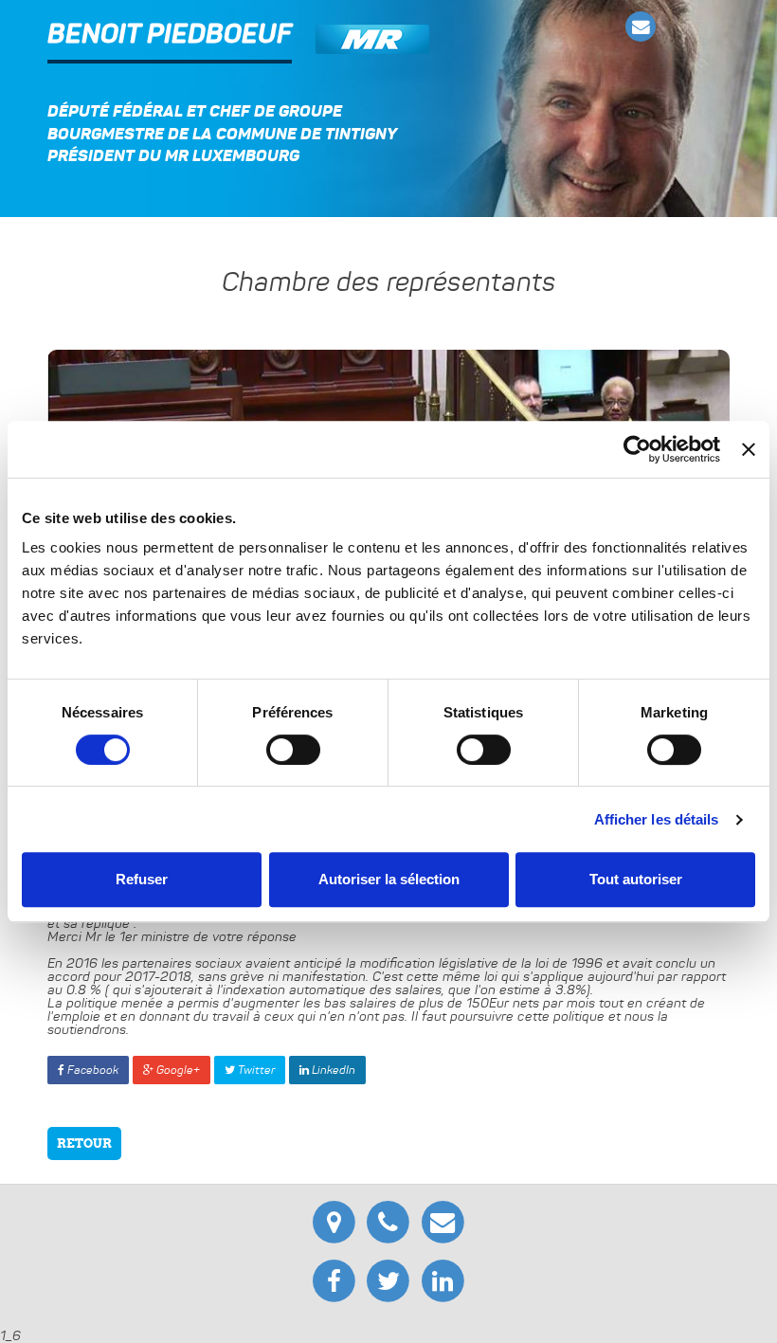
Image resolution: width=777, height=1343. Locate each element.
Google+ (177, 1070)
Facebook (91, 1070)
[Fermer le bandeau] (748, 449)
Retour (84, 1143)
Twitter (255, 1070)
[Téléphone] (391, 1218)
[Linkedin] (442, 1278)
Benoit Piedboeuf (169, 35)
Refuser (142, 879)
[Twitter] (391, 1278)
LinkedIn (332, 1070)
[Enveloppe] (641, 27)
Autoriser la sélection (389, 879)
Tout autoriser (635, 879)
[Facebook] (337, 1278)
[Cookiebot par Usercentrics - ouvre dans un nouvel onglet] (637, 449)
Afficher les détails (656, 819)
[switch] (293, 750)
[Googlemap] (337, 1218)
